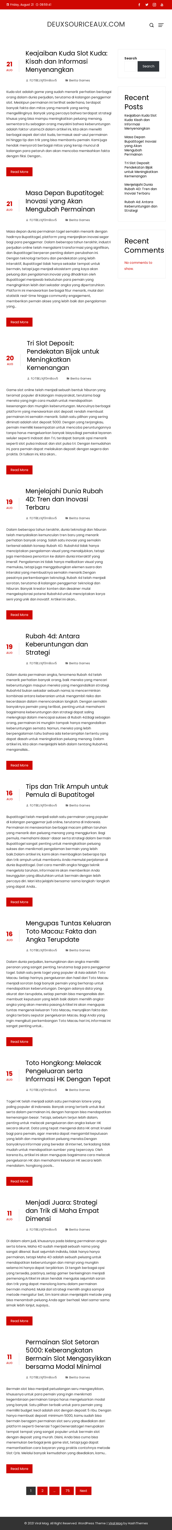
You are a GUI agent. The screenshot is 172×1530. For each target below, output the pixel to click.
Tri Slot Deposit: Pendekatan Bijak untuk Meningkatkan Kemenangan (63, 355)
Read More (19, 171)
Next (83, 1490)
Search (130, 58)
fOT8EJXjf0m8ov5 (43, 80)
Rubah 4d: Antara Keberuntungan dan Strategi (57, 644)
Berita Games (79, 80)
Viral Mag (115, 1523)
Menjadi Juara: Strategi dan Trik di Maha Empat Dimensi (62, 1210)
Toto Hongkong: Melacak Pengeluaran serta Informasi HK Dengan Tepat (68, 1071)
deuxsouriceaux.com (86, 24)
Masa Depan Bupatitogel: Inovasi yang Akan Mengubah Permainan (65, 201)
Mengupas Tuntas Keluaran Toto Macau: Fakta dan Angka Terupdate (68, 931)
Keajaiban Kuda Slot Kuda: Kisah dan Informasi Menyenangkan (66, 61)
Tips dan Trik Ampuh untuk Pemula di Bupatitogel (67, 790)
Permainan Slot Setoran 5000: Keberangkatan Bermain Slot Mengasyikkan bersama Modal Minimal (68, 1354)
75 (67, 1490)
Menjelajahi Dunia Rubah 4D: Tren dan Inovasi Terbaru (64, 499)
